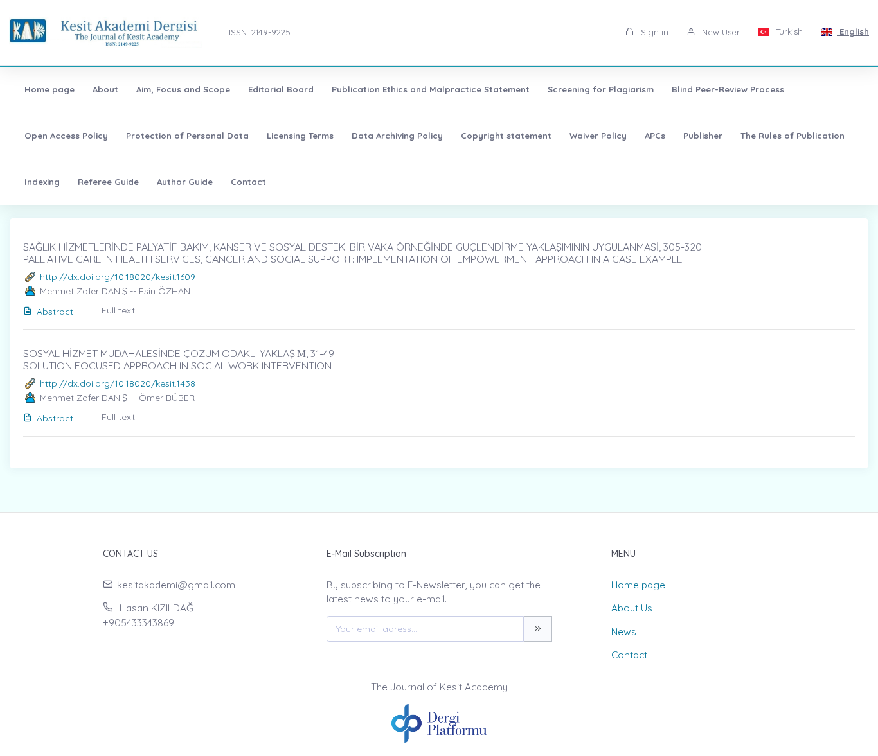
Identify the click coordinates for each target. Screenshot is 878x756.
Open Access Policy (66, 135)
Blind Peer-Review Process (728, 89)
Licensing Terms (300, 135)
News (623, 632)
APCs (655, 135)
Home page (49, 89)
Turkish (788, 31)
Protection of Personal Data (187, 135)
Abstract (55, 311)
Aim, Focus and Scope (183, 89)
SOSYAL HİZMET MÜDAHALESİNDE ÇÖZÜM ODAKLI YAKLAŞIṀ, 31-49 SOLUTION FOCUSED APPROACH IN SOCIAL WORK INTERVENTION (178, 359)
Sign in (653, 32)
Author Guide (185, 182)
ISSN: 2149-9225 (260, 32)
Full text (118, 310)
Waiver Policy (598, 135)
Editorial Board (281, 89)
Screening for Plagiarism (601, 89)
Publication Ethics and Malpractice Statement (431, 89)
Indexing (42, 182)
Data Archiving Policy (397, 135)
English (853, 31)
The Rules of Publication (792, 135)
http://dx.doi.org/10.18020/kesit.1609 (117, 277)
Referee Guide (108, 182)
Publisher (702, 135)
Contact (248, 182)
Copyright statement (506, 135)
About (105, 89)
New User (719, 32)
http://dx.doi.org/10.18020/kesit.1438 (117, 383)
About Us (631, 608)
